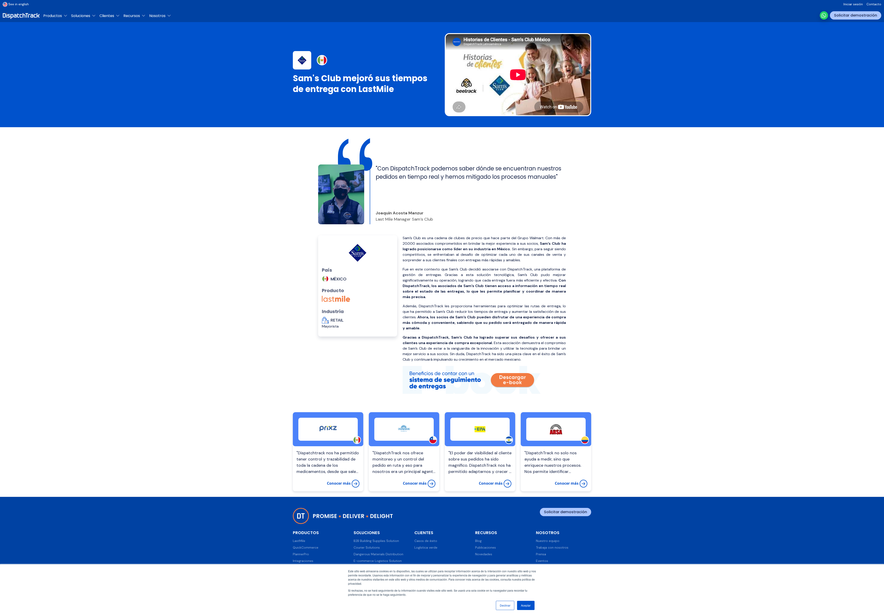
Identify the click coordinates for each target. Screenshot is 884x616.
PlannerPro (301, 554)
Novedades (483, 554)
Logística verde (425, 547)
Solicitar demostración (855, 15)
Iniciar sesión (853, 4)
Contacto (874, 4)
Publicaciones (485, 547)
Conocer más (339, 483)
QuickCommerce (305, 547)
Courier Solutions (367, 547)
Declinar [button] (505, 605)
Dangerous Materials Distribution (378, 554)
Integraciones (303, 561)
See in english (18, 4)
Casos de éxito (425, 541)
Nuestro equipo (547, 541)
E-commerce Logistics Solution (378, 561)
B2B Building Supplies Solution (376, 541)
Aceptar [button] (526, 605)
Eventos (542, 561)
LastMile (299, 541)
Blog (478, 541)
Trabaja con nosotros (552, 547)
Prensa (541, 554)
